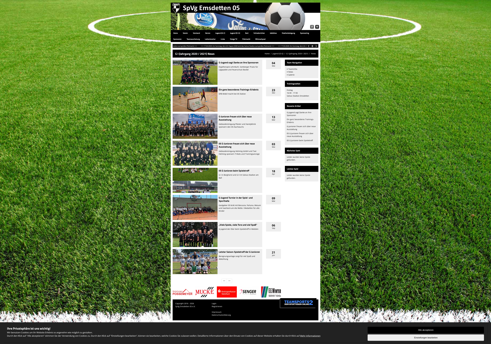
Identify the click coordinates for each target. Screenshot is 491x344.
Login (214, 303)
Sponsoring (304, 33)
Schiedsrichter (259, 33)
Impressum (216, 312)
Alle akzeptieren (425, 330)
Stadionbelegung (288, 33)
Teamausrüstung (193, 39)
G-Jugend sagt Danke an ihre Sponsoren (238, 62)
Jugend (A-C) (220, 33)
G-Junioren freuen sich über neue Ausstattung (235, 118)
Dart (246, 33)
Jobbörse (273, 33)
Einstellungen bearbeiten (426, 337)
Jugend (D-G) (235, 33)
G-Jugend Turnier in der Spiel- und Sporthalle (236, 199)
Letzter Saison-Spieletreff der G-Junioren (239, 252)
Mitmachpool (260, 39)
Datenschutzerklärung (221, 315)
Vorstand (196, 33)
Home (175, 33)
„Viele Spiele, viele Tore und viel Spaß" (238, 225)
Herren (207, 33)
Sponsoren (177, 39)
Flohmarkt (246, 39)
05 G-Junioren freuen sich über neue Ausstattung (237, 145)
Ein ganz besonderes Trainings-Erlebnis (239, 89)
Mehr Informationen (310, 335)
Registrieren (217, 306)
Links (223, 39)
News (313, 53)
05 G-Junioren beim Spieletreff (234, 170)
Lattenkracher (210, 39)
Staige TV (233, 39)
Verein (185, 33)
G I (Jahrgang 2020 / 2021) (297, 53)
